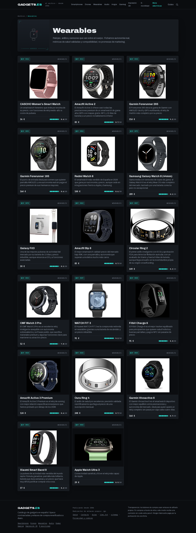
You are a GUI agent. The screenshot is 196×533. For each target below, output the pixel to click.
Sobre (75, 514)
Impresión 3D (132, 4)
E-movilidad (145, 4)
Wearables (97, 4)
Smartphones (77, 4)
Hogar (114, 4)
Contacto (85, 514)
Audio (106, 4)
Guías (170, 4)
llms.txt (104, 514)
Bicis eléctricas (157, 4)
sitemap (114, 514)
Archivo (21, 16)
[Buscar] (177, 4)
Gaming (122, 4)
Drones (88, 4)
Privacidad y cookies (83, 518)
